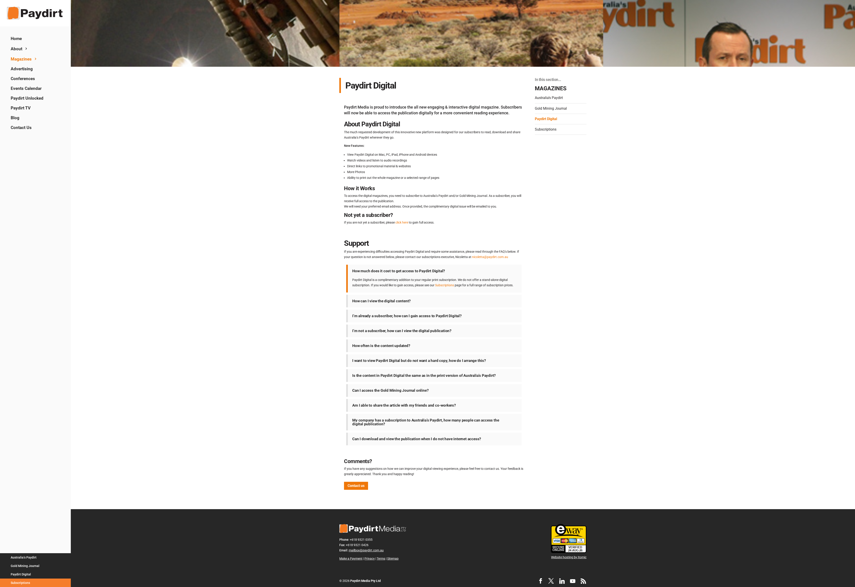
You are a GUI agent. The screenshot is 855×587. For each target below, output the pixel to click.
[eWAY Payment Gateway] (568, 552)
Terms (381, 558)
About (16, 48)
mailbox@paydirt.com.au (366, 550)
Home (16, 38)
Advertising (22, 68)
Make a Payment (350, 558)
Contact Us (21, 127)
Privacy (369, 558)
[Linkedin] (562, 581)
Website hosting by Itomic (568, 557)
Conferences (23, 78)
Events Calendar (26, 88)
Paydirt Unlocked (27, 98)
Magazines (21, 59)
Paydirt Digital (21, 574)
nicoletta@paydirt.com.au (490, 257)
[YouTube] (572, 581)
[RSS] (583, 581)
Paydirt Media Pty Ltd (365, 581)
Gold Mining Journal (25, 566)
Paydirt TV (21, 108)
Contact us (356, 486)
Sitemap (393, 558)
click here (401, 222)
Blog (15, 117)
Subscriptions (20, 583)
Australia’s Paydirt (24, 557)
